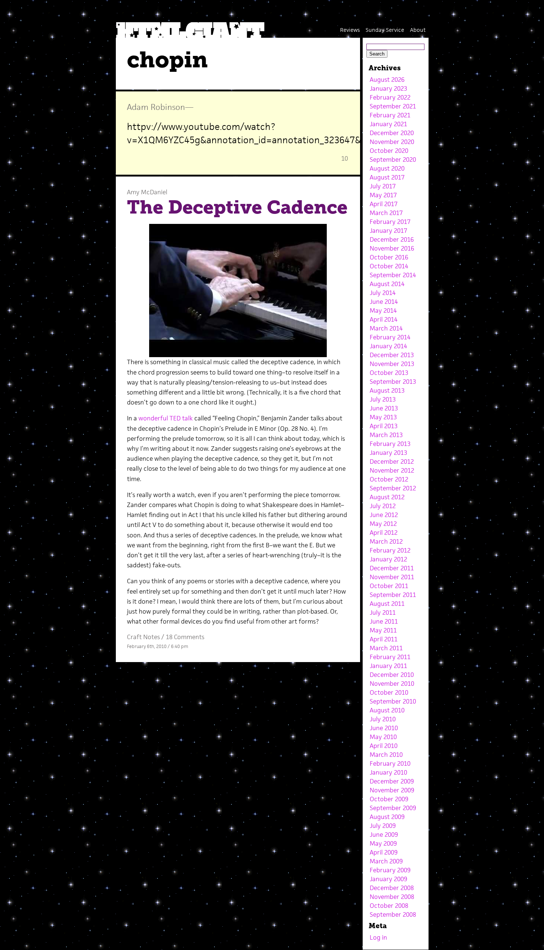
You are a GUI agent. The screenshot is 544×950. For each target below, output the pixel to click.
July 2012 (383, 506)
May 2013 (383, 417)
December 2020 (392, 133)
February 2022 (390, 97)
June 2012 (384, 515)
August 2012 (387, 497)
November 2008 (392, 897)
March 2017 (386, 213)
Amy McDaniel (147, 192)
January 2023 (388, 88)
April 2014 (383, 319)
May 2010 (383, 737)
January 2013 (388, 453)
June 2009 (384, 834)
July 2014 (383, 293)
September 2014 (393, 275)
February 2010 (390, 763)
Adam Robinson (156, 107)
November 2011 (392, 577)
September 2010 (393, 701)
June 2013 (384, 408)
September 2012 (393, 488)
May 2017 (383, 195)
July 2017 (383, 186)
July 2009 (383, 826)
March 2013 (386, 435)
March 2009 (386, 861)
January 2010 (388, 772)
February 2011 (390, 657)
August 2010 (387, 710)
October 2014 (389, 266)
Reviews (350, 29)
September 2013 (393, 381)
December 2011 (392, 568)
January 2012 (388, 559)
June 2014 (384, 302)
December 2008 (392, 888)
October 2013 (389, 373)
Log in (378, 937)
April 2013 (383, 426)
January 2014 (388, 346)
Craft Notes (143, 637)
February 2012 (390, 550)
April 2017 (383, 204)
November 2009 (392, 790)
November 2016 (392, 248)
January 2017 (388, 230)
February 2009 (390, 870)
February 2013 (390, 444)
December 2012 (392, 461)
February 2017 (390, 222)
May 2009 (383, 843)
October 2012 (389, 479)
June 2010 (384, 728)
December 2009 (392, 781)
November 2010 (392, 683)
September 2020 (393, 159)
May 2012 (383, 524)
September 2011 (393, 595)
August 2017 (387, 177)
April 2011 (383, 639)
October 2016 (389, 257)
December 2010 (392, 675)
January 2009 (388, 879)
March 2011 (386, 648)
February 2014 (390, 337)
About (418, 29)
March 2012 (386, 541)
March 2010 (386, 755)
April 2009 (383, 852)
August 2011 (387, 604)
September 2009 (393, 808)
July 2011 (383, 612)
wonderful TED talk (165, 418)
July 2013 (383, 399)
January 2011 (388, 666)
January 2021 (388, 124)
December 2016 (392, 239)
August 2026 (387, 79)
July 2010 (383, 719)
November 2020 (392, 142)
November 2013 (392, 364)
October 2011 (389, 586)
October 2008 (389, 906)
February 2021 (390, 115)
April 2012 (383, 532)
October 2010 (389, 692)
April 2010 (383, 746)
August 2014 (387, 284)
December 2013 (392, 355)
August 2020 (387, 168)
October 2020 (389, 151)
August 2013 (387, 390)
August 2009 (387, 817)
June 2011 (384, 621)
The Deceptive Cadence (237, 207)
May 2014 (383, 310)
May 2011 (383, 630)
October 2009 (389, 799)
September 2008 (393, 914)
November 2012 (392, 470)
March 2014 (386, 328)
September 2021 (393, 106)
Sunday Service (385, 29)
